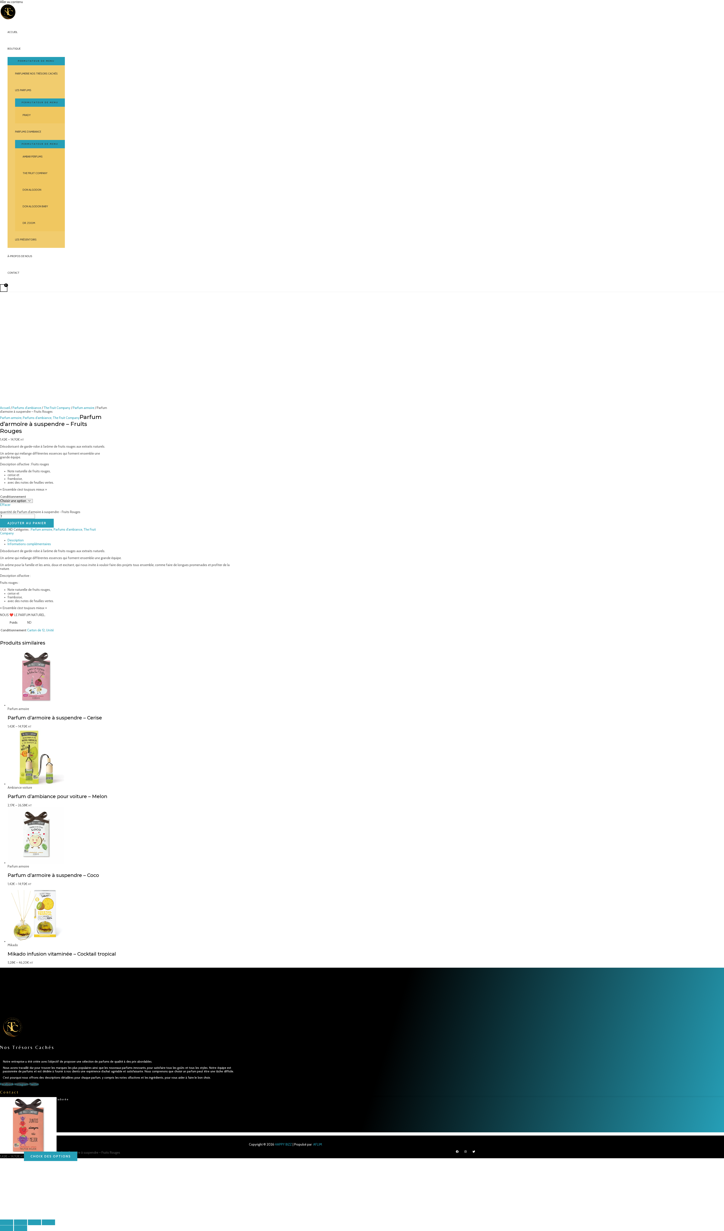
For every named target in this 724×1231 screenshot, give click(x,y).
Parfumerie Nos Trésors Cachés (36, 73)
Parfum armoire (83, 408)
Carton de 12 (36, 630)
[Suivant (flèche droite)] (20, 1228)
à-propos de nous (20, 256)
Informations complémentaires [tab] (29, 544)
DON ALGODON (32, 189)
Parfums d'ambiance (26, 408)
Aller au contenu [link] (11, 2)
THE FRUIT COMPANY (35, 173)
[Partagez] (34, 1222)
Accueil (13, 32)
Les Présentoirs (26, 239)
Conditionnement (13, 497)
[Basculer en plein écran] (20, 1222)
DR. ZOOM (29, 223)
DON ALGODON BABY (35, 206)
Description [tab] (16, 540)
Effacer (5, 505)
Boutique (14, 48)
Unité (50, 630)
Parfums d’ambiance (28, 131)
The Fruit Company (57, 408)
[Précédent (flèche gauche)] (6, 1228)
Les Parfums (23, 90)
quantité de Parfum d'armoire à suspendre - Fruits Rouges (40, 512)
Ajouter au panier (26, 523)
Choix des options (51, 1156)
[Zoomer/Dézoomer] (6, 1222)
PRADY (27, 115)
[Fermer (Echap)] (48, 1222)
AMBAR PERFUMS (33, 156)
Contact (13, 272)
